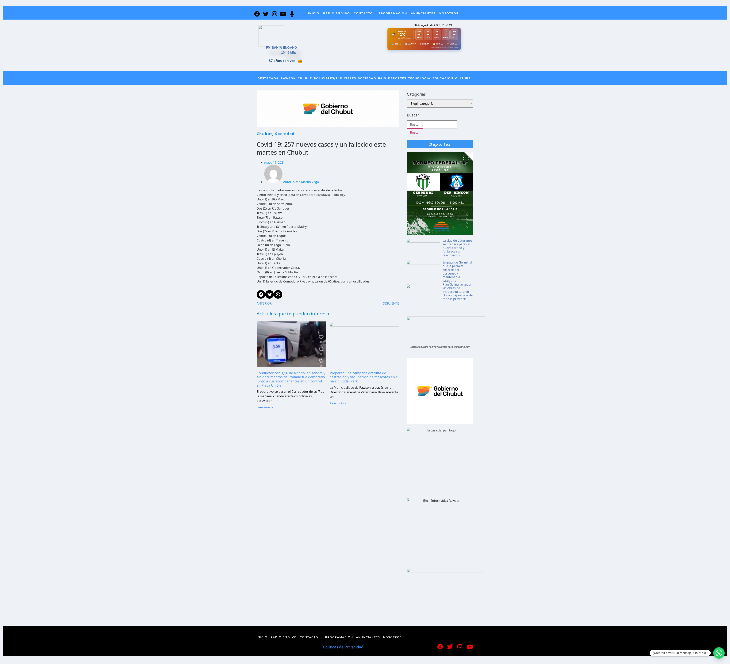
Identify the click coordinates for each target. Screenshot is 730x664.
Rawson (288, 78)
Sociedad (367, 78)
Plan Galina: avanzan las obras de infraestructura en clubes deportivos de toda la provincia (458, 291)
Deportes (397, 78)
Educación (442, 78)
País (382, 78)
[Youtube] (283, 14)
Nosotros (448, 13)
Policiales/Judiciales (335, 78)
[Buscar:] (432, 124)
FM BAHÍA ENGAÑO (281, 47)
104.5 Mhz (289, 52)
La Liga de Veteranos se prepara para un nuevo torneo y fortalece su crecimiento (457, 247)
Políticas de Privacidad (343, 646)
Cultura (463, 78)
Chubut (305, 78)
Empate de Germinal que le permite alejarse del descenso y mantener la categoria (457, 271)
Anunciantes (423, 13)
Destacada (268, 78)
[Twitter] (266, 14)
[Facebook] (257, 14)
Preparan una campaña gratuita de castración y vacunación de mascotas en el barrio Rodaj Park (364, 377)
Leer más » (265, 407)
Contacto (363, 13)
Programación (392, 13)
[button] (719, 653)
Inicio (313, 13)
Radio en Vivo (336, 13)
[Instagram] (274, 14)
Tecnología (419, 78)
